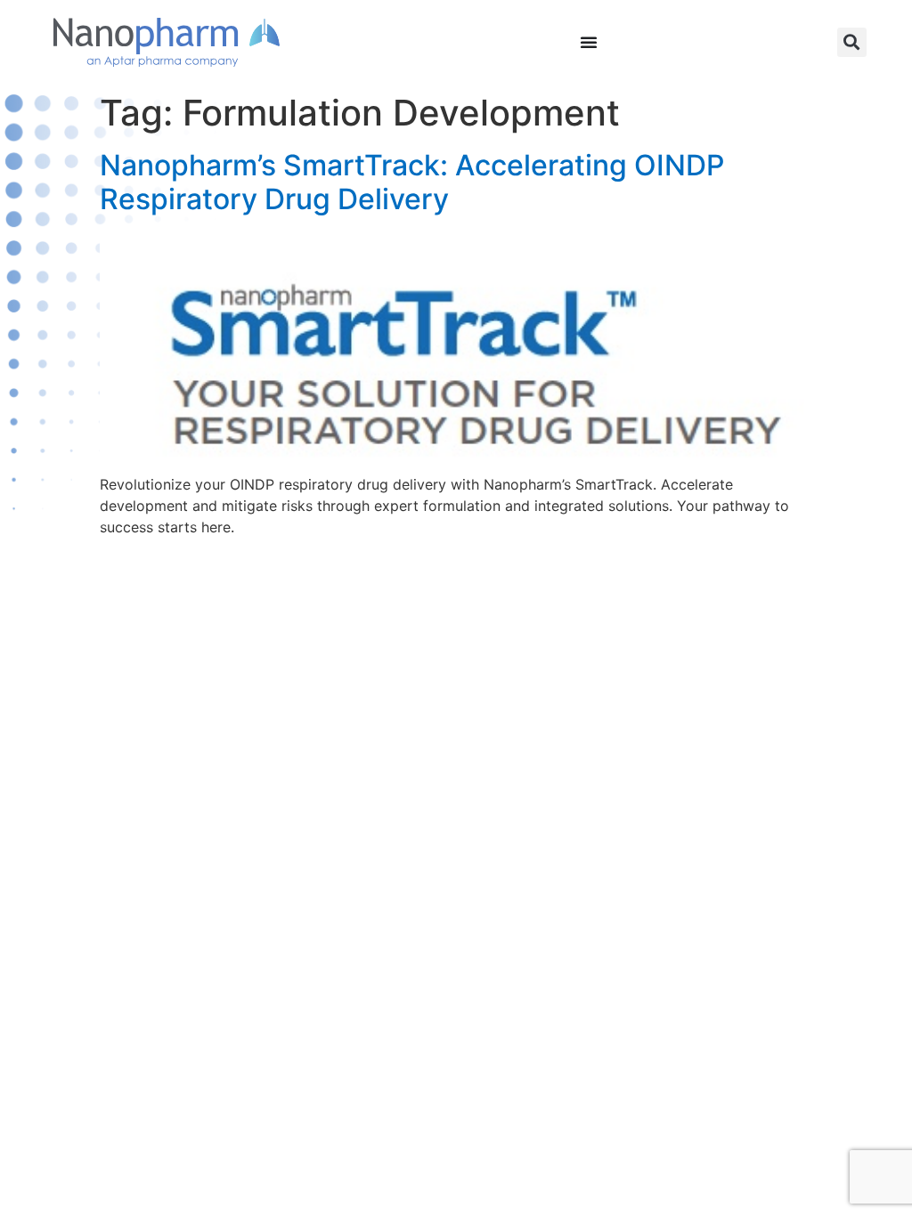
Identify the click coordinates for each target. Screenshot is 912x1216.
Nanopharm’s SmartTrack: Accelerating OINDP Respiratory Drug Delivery (412, 182)
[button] (852, 42)
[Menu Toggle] (589, 42)
